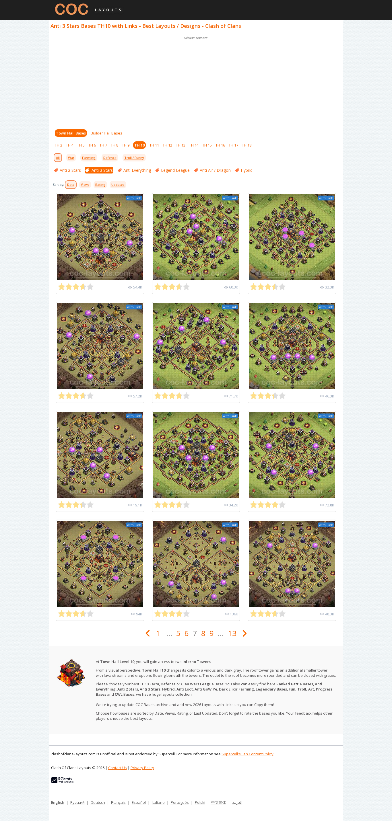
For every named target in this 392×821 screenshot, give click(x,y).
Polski (200, 802)
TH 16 (220, 145)
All (58, 157)
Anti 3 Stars (102, 170)
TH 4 (69, 145)
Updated (118, 185)
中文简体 (218, 802)
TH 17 (233, 145)
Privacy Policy (142, 767)
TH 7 (103, 145)
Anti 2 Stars (70, 170)
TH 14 (194, 145)
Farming (89, 157)
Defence (110, 157)
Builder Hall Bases (106, 133)
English (57, 802)
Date (70, 185)
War (71, 157)
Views (85, 185)
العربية (237, 802)
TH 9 (125, 145)
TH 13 (180, 145)
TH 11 (154, 145)
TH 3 (58, 145)
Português (180, 802)
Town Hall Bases (71, 133)
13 (232, 633)
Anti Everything (137, 170)
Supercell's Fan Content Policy (247, 753)
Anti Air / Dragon (215, 170)
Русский (77, 802)
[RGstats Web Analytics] (62, 781)
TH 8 (114, 145)
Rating (100, 185)
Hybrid (247, 170)
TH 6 (92, 145)
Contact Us (117, 767)
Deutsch (98, 802)
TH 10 (139, 145)
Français (118, 802)
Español (139, 802)
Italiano (158, 802)
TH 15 (207, 145)
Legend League (175, 170)
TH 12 (167, 145)
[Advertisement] (196, 81)
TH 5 (81, 145)
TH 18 (246, 145)
